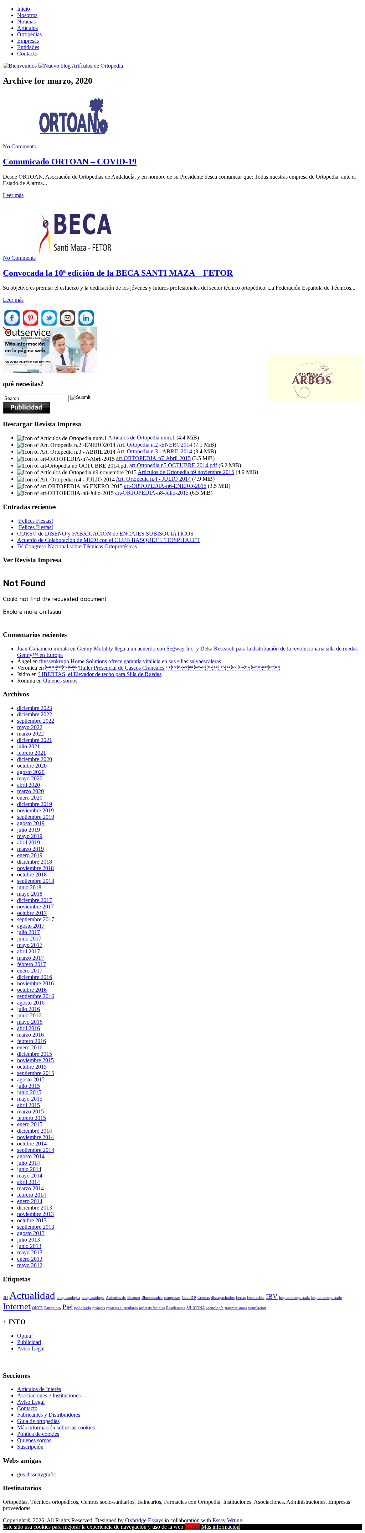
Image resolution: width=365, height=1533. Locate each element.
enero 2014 (29, 1201)
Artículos (27, 28)
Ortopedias (29, 34)
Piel (67, 1307)
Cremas (203, 1298)
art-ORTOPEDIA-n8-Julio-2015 (152, 493)
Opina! (25, 1336)
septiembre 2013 (35, 1227)
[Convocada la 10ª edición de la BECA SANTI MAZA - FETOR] (76, 258)
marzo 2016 (30, 1035)
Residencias (175, 1308)
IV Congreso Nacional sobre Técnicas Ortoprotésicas (77, 546)
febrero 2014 (31, 1195)
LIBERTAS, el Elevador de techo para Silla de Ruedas (99, 674)
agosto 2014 (31, 1156)
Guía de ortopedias (38, 1421)
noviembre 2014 (35, 1137)
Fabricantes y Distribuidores (48, 1415)
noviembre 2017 (35, 907)
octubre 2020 (32, 766)
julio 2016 (28, 1009)
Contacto (27, 54)
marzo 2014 (30, 1188)
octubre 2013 (32, 1220)
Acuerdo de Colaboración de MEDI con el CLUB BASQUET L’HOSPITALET (108, 540)
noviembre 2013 (35, 1214)
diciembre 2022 (34, 714)
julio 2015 (28, 1086)
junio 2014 (29, 1169)
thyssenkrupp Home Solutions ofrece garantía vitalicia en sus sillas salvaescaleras (130, 661)
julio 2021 (28, 746)
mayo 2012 (29, 1265)
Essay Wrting (227, 1520)
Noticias (26, 22)
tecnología (214, 1308)
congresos (172, 1298)
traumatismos (236, 1308)
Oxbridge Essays (144, 1520)
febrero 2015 (31, 1118)
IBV (272, 1296)
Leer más (13, 195)
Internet (17, 1306)
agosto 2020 (31, 772)
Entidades (28, 47)
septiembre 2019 (35, 817)
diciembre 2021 (34, 740)
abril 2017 (28, 951)
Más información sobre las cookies (56, 1427)
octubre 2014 (32, 1143)
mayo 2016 (29, 1022)
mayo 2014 (29, 1176)
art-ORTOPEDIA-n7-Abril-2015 (153, 458)
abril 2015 (28, 1105)
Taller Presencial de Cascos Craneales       (162, 668)
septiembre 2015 (35, 1073)
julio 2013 (28, 1240)
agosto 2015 (31, 1079)
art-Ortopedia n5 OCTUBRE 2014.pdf (173, 465)
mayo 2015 (29, 1099)
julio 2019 (28, 830)
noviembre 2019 (35, 810)
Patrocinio (52, 1308)
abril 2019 (28, 842)
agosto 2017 (31, 926)
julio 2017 (28, 932)
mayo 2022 (29, 727)
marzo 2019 (30, 849)
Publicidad (29, 1342)
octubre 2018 (32, 874)
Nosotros (27, 15)
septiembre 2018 (35, 881)
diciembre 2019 (34, 804)
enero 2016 (29, 1047)
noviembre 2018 (35, 868)
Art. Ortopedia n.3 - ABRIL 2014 (154, 451)
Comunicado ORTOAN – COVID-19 (70, 161)
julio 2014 (28, 1163)
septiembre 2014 (35, 1150)
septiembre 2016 (35, 996)
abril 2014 (28, 1182)
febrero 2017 (31, 964)
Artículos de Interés (39, 1389)
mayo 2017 (29, 945)
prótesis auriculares (122, 1308)
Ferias (241, 1298)
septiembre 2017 (35, 919)
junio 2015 (29, 1092)
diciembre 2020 (34, 759)
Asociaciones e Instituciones (49, 1395)
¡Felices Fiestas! (35, 521)
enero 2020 (29, 798)
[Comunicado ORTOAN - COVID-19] (76, 146)
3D (5, 1298)
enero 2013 (29, 1259)
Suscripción (30, 1447)
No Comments (19, 146)
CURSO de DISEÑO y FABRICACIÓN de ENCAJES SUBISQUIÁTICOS (105, 534)
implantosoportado (326, 1298)
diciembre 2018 (34, 862)
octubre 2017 (32, 913)
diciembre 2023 (34, 708)
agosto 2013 (31, 1233)
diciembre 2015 (34, 1054)
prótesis (98, 1308)
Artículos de (116, 1298)
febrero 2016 (31, 1041)
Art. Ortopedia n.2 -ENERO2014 (154, 445)
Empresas (28, 41)
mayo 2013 (29, 1252)
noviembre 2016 (35, 983)
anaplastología (68, 1298)
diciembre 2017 (34, 900)
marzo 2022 (30, 734)
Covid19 (189, 1298)
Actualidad (32, 1295)
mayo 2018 (29, 894)
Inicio (23, 9)
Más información (220, 1527)
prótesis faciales (152, 1308)
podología (82, 1308)
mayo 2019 (29, 836)
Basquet (133, 1298)
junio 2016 (29, 1015)
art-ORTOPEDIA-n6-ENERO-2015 (165, 486)
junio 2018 (29, 887)
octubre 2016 (32, 990)
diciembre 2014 (34, 1131)
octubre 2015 (32, 1067)
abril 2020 (28, 785)
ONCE (37, 1308)
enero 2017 (29, 971)
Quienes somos (60, 681)
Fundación (255, 1298)
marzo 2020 (30, 791)
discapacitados (223, 1298)
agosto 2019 (31, 823)
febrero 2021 (31, 753)
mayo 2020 (29, 778)
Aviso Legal (31, 1348)
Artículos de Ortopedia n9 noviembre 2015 (186, 472)
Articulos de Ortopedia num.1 (141, 437)
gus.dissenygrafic (36, 1474)
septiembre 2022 (35, 721)
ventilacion (257, 1308)
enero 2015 (29, 1124)
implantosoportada (294, 1298)
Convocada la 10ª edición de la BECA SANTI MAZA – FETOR (118, 273)
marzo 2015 (30, 1111)
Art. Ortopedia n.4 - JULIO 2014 (153, 479)
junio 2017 (29, 939)
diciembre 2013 (34, 1208)
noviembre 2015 (35, 1060)
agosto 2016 (31, 1003)
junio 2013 (29, 1246)
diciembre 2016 (34, 977)
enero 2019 (29, 855)
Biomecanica (152, 1298)
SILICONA (195, 1308)
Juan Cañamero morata (43, 649)
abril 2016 (28, 1028)
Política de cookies (38, 1434)
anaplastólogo (93, 1298)
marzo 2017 (30, 958)
